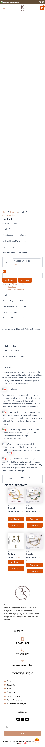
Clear (15, 264)
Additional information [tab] (17, 290)
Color (7, 262)
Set (13, 215)
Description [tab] (12, 287)
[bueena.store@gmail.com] (22, 661)
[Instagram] (43, 2)
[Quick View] (8, 514)
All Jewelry (13, 212)
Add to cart (9, 280)
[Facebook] (40, 2)
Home (4, 212)
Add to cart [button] (15, 519)
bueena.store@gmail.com (22, 665)
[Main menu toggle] (3, 8)
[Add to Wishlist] (4, 271)
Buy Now (25, 280)
